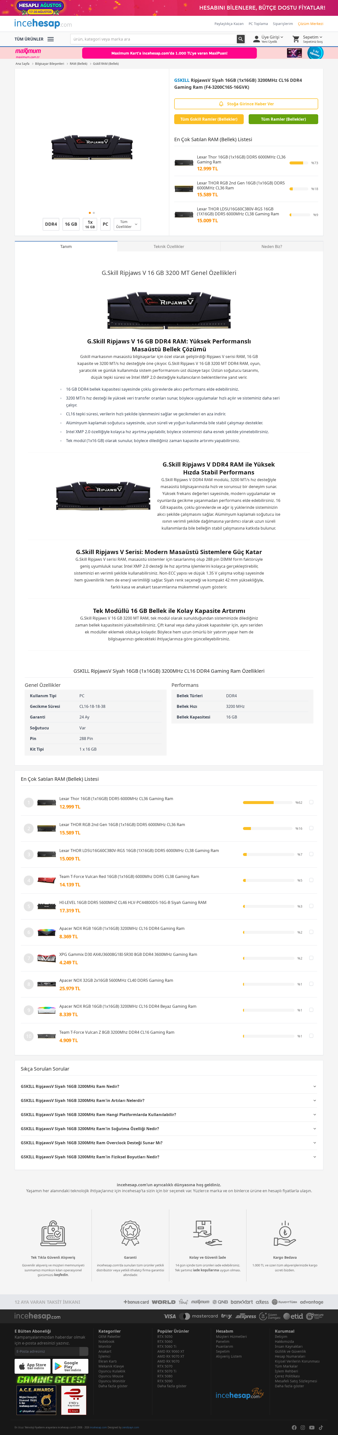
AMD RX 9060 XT (170, 1351)
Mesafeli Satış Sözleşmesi (296, 1381)
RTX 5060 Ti (166, 1346)
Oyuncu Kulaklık (111, 1371)
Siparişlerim (283, 23)
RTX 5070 (164, 1366)
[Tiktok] (320, 1427)
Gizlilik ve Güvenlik (290, 1351)
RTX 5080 (164, 1376)
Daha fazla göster (113, 1386)
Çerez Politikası (287, 1376)
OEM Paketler (109, 1336)
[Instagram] (303, 1427)
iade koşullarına (206, 1270)
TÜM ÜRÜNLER (29, 39)
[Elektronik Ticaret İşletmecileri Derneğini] (293, 1316)
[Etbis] (73, 1400)
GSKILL (182, 80)
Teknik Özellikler (169, 246)
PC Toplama (258, 23)
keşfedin (61, 1275)
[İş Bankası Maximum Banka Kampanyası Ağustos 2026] (169, 53)
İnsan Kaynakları (289, 1346)
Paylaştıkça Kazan (229, 23)
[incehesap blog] (240, 1379)
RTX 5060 (164, 1341)
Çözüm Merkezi (310, 23)
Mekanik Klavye (111, 1366)
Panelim (222, 1341)
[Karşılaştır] (311, 802)
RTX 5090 (164, 1381)
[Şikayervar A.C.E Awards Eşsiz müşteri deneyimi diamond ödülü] (36, 1400)
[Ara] (241, 39)
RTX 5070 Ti (166, 1371)
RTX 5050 (164, 1336)
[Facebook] (294, 1427)
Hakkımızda (284, 1341)
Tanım (66, 246)
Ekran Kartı (107, 1361)
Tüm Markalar (286, 1366)
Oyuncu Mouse (110, 1376)
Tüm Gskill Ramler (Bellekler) (208, 119)
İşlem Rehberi (286, 1371)
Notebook (106, 1341)
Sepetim (223, 1351)
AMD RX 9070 (168, 1361)
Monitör (105, 1346)
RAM (240, 356)
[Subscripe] (83, 1351)
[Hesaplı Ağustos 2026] (169, 8)
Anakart (104, 1351)
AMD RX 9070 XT (170, 1356)
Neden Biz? (272, 246)
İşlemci (104, 1356)
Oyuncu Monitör (111, 1381)
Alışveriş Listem (229, 1356)
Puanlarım (224, 1346)
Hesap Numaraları (290, 1356)
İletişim (281, 1336)
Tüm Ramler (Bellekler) (283, 119)
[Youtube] (312, 1427)
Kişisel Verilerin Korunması (297, 1361)
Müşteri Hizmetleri (231, 1336)
